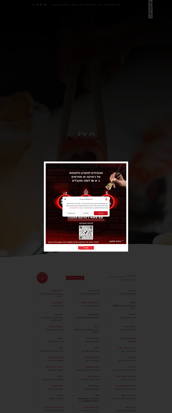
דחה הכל (86, 213)
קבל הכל (100, 213)
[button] (65, 199)
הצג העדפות (71, 213)
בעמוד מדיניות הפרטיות (76, 208)
